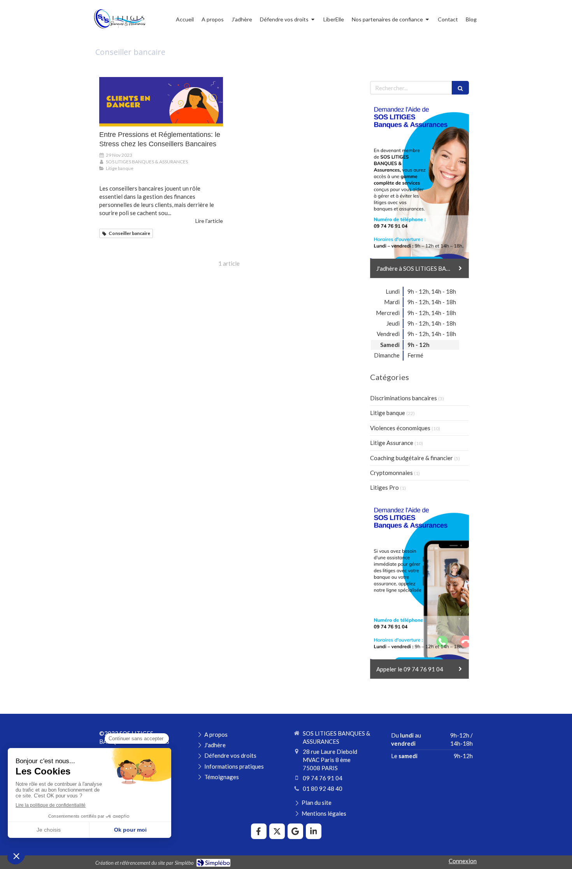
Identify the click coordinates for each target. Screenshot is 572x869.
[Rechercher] (460, 88)
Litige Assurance (391, 442)
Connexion (463, 860)
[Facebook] (259, 831)
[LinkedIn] (313, 831)
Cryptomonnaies (391, 472)
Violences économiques (400, 427)
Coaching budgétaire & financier (411, 457)
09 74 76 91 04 (322, 777)
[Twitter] (277, 831)
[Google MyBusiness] (295, 831)
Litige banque (387, 412)
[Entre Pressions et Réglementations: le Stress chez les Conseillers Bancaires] (161, 101)
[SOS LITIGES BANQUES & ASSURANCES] (119, 29)
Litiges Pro (384, 487)
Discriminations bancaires (403, 397)
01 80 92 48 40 (322, 788)
